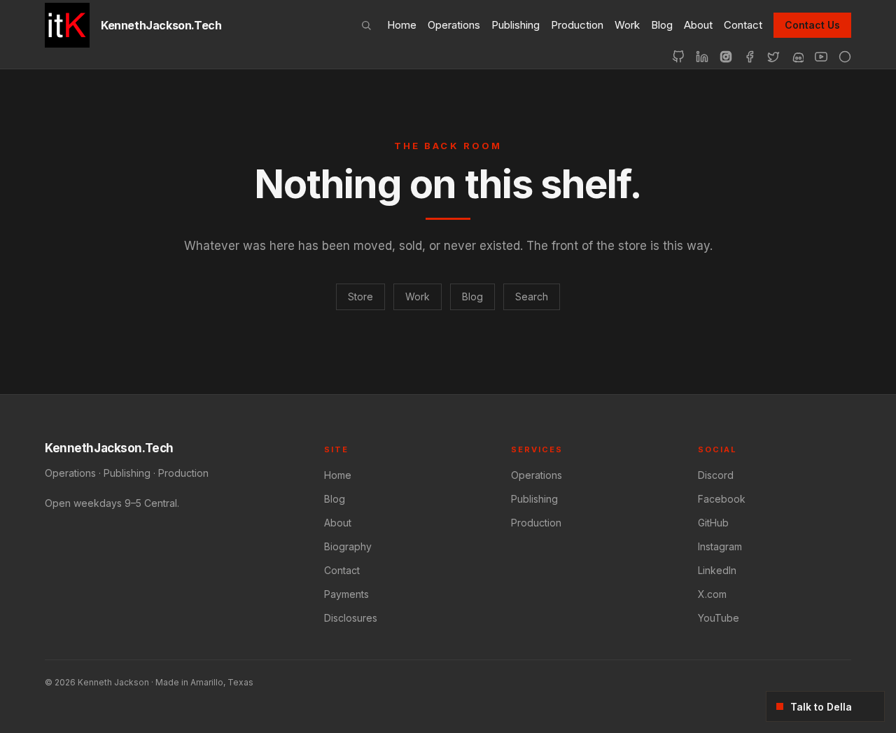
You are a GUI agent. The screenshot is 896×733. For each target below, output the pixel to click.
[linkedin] (702, 56)
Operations (454, 25)
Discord (716, 475)
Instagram (720, 546)
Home (401, 25)
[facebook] (749, 56)
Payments (346, 594)
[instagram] (726, 56)
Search (531, 296)
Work (627, 25)
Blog (662, 25)
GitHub (713, 523)
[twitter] (773, 56)
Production (577, 25)
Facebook (722, 499)
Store (360, 296)
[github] (678, 56)
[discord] (797, 56)
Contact (743, 25)
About (698, 25)
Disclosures (350, 618)
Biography (348, 546)
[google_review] (845, 56)
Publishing (515, 25)
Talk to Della (821, 707)
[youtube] (821, 56)
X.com (712, 594)
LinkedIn (717, 570)
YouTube (718, 618)
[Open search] (366, 25)
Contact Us (812, 25)
